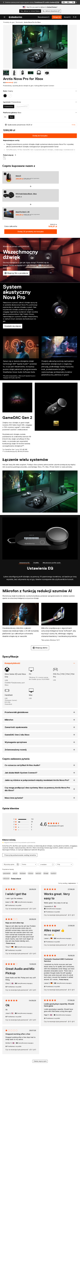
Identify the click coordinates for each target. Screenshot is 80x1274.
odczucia (6, 878)
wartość (38, 873)
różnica (30, 873)
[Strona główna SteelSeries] (15, 17)
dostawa (22, 873)
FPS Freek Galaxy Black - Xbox (26, 194)
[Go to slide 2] (14, 73)
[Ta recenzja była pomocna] (30, 909)
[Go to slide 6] (47, 73)
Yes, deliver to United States (30, 11)
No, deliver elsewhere (50, 11)
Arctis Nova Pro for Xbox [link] (32, 22)
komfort (53, 873)
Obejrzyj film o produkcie (17, 273)
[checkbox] (5, 174)
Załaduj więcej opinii (40, 1061)
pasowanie (6, 873)
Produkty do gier (9, 22)
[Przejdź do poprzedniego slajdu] (3, 2)
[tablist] (44, 17)
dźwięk (46, 873)
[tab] (44, 17)
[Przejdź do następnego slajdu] (76, 2)
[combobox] (28, 864)
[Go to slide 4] (31, 73)
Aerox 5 (18, 176)
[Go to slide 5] (39, 73)
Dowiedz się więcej (12, 326)
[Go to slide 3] (22, 73)
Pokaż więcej (16, 878)
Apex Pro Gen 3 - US (22, 212)
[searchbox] (9, 864)
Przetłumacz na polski (14, 905)
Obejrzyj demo (41, 648)
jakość (15, 873)
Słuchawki (19, 22)
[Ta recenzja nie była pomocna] (34, 909)
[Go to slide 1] (6, 73)
